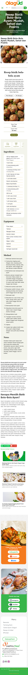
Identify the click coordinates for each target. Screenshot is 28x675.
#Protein (6, 633)
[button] (2, 8)
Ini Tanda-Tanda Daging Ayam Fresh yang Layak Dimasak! (13, 504)
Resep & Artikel (8, 630)
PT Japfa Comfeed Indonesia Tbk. (18, 669)
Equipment (16, 146)
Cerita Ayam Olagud (10, 627)
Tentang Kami (7, 625)
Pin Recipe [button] (19, 95)
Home (4, 30)
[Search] (25, 8)
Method (24, 146)
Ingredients (7, 146)
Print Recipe (9, 95)
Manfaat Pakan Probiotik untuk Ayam (13, 484)
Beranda (6, 622)
